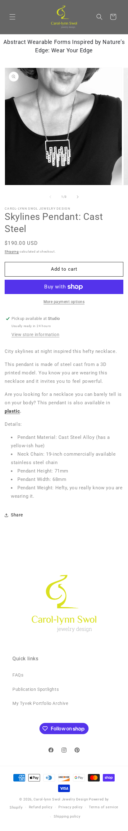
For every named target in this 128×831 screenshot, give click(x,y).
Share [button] (17, 514)
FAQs (17, 674)
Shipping (12, 251)
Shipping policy (67, 816)
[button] (12, 17)
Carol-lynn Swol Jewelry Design (61, 799)
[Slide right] (78, 197)
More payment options (64, 302)
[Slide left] (50, 197)
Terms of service (103, 807)
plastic (12, 411)
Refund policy (41, 807)
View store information (35, 334)
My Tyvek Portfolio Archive (40, 703)
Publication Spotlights (35, 689)
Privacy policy (70, 807)
